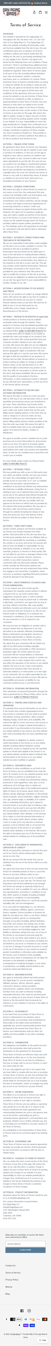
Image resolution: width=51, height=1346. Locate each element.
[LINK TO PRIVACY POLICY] (26, 697)
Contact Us (10, 1265)
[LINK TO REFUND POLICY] (31, 331)
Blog (7, 1294)
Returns (8, 1287)
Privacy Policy (11, 1279)
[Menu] (46, 12)
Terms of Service (13, 1272)
